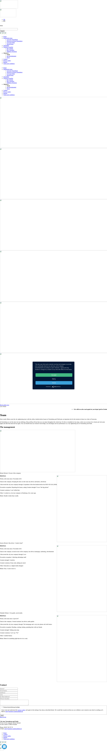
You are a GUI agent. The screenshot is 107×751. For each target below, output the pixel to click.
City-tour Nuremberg (12, 39)
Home (5, 36)
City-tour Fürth (11, 42)
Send (2, 715)
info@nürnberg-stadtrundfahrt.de (14, 711)
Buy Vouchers (10, 50)
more (54, 383)
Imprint (5, 62)
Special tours (10, 44)
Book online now (4, 405)
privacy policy (21, 710)
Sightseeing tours (7, 38)
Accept (53, 375)
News (8, 57)
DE (4, 19)
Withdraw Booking (12, 51)
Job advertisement (11, 56)
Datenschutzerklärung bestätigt (11, 707)
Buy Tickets (10, 48)
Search (2, 31)
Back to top (3, 717)
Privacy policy (7, 60)
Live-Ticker (3, 406)
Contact (5, 59)
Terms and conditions (9, 63)
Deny (54, 379)
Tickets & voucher (8, 47)
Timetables (6, 45)
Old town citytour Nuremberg (14, 41)
